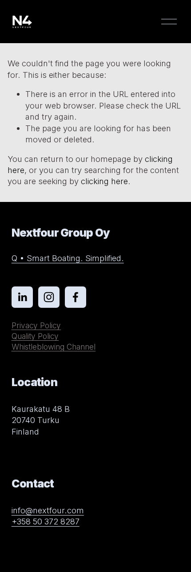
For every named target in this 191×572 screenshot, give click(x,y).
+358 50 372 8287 (46, 521)
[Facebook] (75, 297)
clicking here (104, 181)
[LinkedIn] (22, 297)
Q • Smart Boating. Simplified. (68, 258)
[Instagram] (49, 297)
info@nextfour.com (48, 510)
